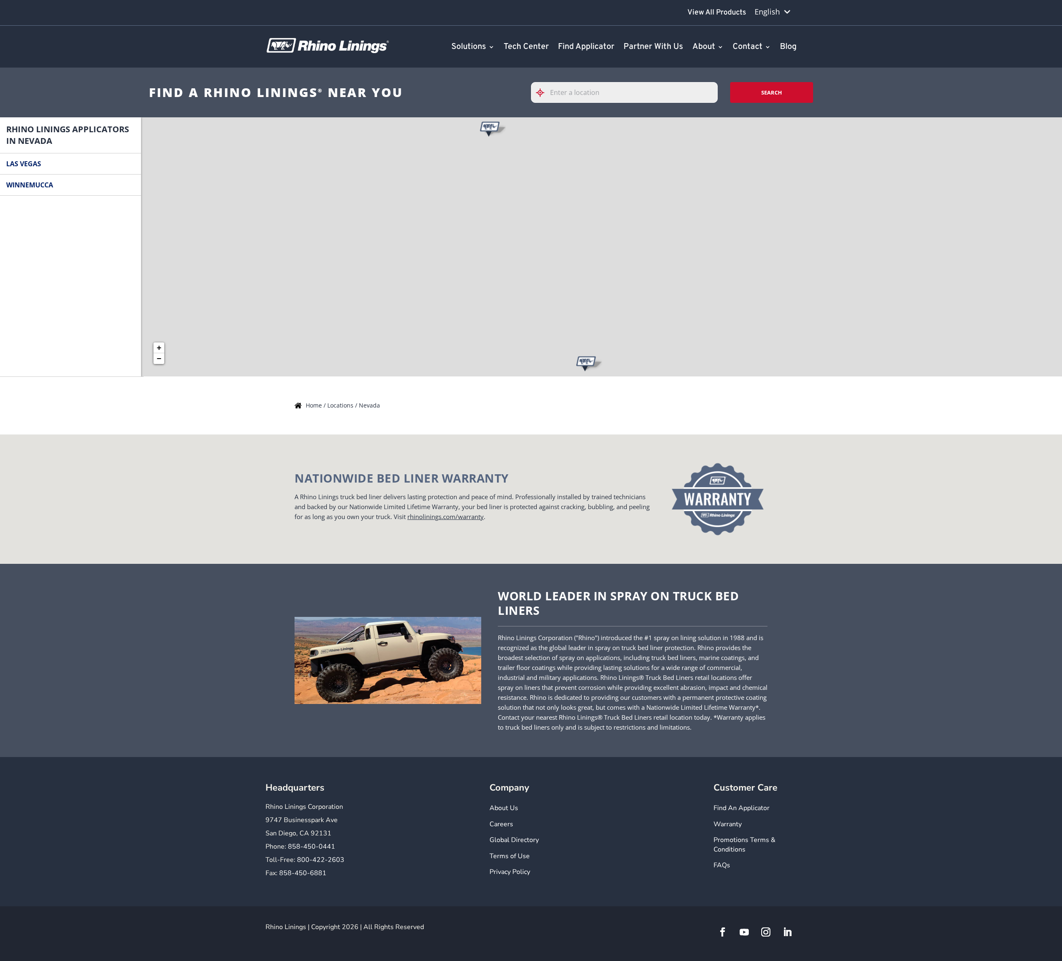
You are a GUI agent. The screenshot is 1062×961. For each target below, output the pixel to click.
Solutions (468, 47)
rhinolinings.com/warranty (445, 516)
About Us (504, 808)
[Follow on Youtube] (744, 932)
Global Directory (514, 840)
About (703, 47)
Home (315, 405)
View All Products (716, 12)
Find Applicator (586, 47)
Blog (788, 47)
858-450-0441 (311, 846)
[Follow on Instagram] (766, 932)
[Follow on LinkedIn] (787, 932)
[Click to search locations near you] (543, 92)
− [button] (159, 358)
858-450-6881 (302, 873)
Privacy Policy (510, 871)
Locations (341, 405)
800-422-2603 (320, 859)
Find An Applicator (742, 808)
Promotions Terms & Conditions (744, 844)
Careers (501, 824)
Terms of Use (510, 856)
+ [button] (159, 347)
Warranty (728, 824)
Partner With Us (653, 47)
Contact (747, 47)
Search (771, 92)
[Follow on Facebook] (723, 932)
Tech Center (526, 47)
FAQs (722, 865)
